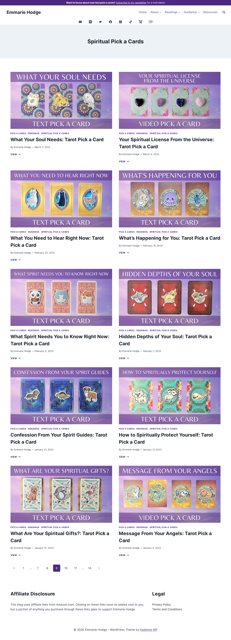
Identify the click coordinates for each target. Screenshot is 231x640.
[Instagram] (120, 22)
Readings (33, 133)
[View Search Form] (224, 12)
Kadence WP (148, 629)
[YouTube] (80, 22)
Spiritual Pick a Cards (55, 133)
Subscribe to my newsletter (131, 2)
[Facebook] (110, 22)
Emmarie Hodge (22, 147)
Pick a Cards (18, 133)
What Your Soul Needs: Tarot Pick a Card (57, 139)
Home (143, 12)
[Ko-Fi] (151, 22)
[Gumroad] (141, 22)
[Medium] (90, 22)
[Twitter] (100, 22)
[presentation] (61, 100)
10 (66, 568)
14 (89, 568)
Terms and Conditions (167, 609)
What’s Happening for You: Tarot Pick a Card (169, 238)
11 (75, 568)
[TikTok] (130, 22)
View (15, 154)
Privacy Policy (161, 604)
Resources (210, 12)
